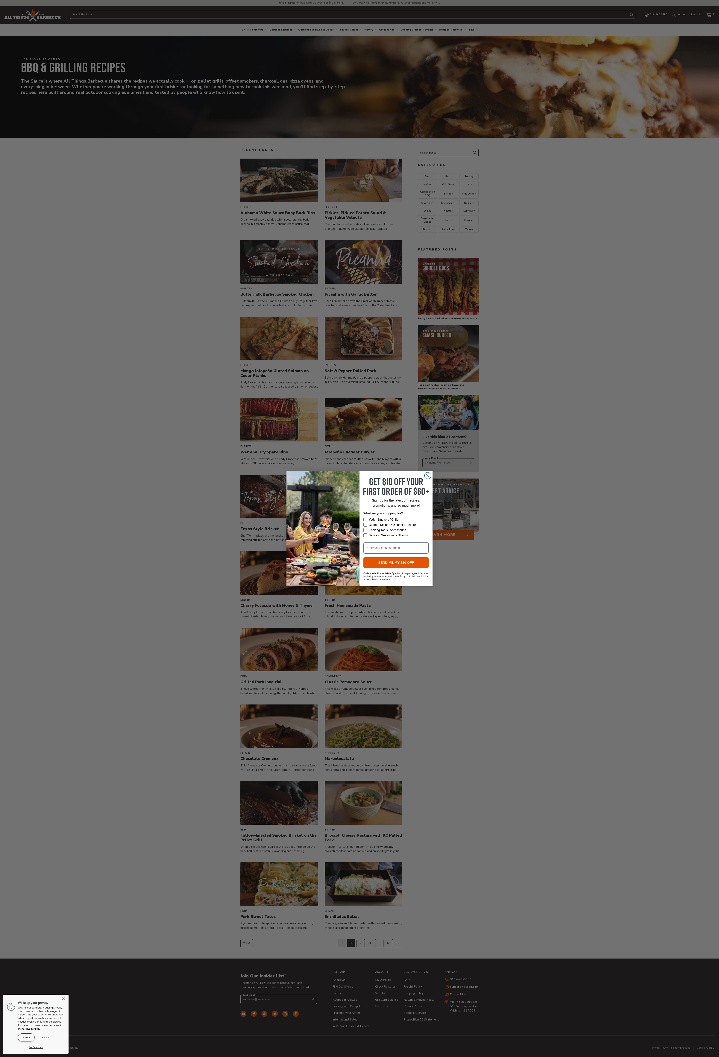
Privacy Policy (32, 1028)
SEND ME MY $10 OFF (396, 562)
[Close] (65, 999)
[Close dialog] (427, 475)
